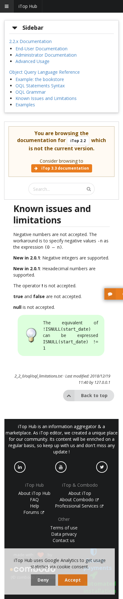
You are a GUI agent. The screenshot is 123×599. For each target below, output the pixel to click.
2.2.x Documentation (30, 41)
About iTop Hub (34, 493)
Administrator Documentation (46, 55)
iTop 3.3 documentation (64, 168)
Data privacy (64, 534)
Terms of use (64, 528)
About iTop (79, 493)
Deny (43, 580)
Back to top (94, 395)
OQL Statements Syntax (40, 86)
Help (34, 506)
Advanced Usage (32, 61)
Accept (73, 580)
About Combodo (77, 499)
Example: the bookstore (39, 79)
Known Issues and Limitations (46, 98)
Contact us (64, 540)
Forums (31, 512)
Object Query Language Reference (44, 72)
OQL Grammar (30, 92)
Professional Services (77, 506)
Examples (25, 105)
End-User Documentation (41, 49)
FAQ (34, 499)
